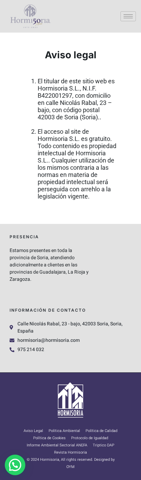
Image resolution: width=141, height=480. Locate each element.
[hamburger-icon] (128, 16)
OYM (70, 467)
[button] (15, 465)
